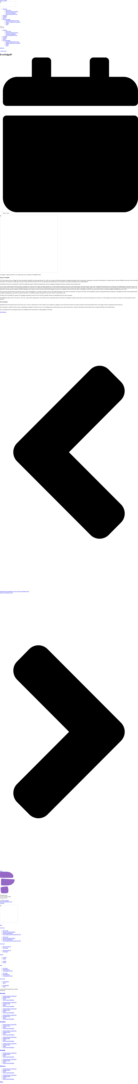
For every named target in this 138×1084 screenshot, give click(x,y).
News (7, 24)
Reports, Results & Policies (12, 11)
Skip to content (3, 0)
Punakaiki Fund (6, 997)
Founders (5, 15)
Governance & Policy (8, 970)
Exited (4, 958)
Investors (5, 9)
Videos (7, 23)
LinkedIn (2, 903)
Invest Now (8, 10)
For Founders (2, 943)
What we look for (7, 946)
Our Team (5, 968)
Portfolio (5, 16)
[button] (69, 27)
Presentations (6, 981)
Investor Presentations (11, 12)
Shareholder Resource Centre (12, 20)
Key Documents (6, 19)
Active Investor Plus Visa (11, 14)
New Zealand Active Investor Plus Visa (12, 934)
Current (4, 957)
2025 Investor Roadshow (8, 1000)
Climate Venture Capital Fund (9, 996)
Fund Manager (6, 969)
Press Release (3, 312)
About (4, 18)
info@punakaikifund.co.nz (6, 901)
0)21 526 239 (5, 900)
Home (1, 925)
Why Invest (5, 930)
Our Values (5, 948)
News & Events (2, 978)
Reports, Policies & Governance (13, 22)
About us (2, 1066)
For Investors (2, 927)
